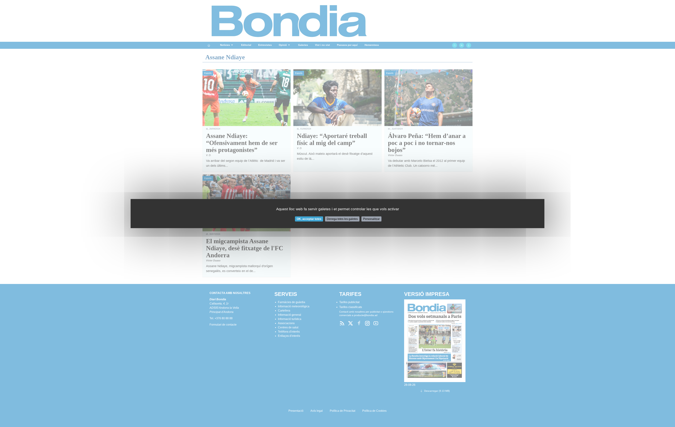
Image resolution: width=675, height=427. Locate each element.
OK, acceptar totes (309, 218)
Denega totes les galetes (342, 218)
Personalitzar (371, 218)
